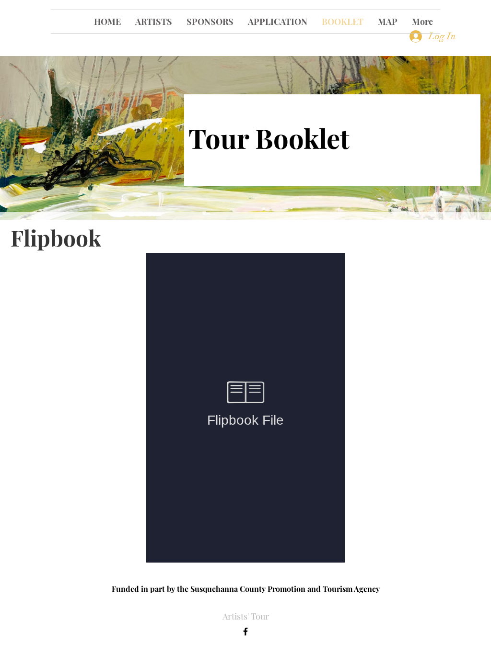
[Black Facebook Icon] (245, 631)
